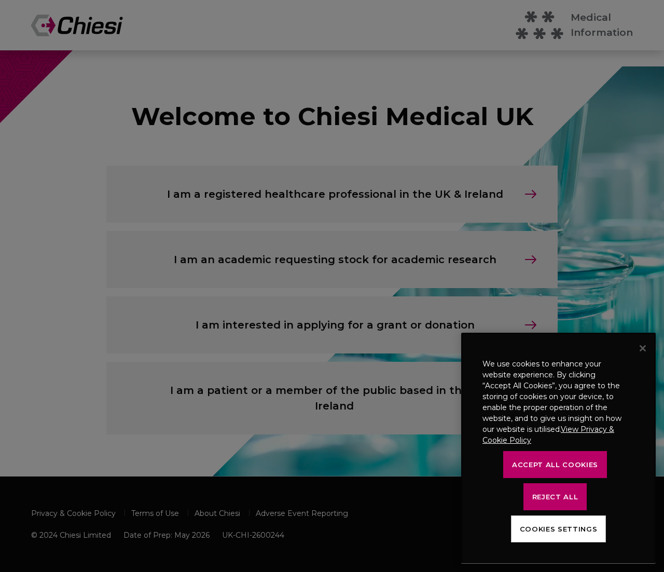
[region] (558, 448)
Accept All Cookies (555, 464)
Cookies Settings (559, 529)
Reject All (555, 497)
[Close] (642, 348)
